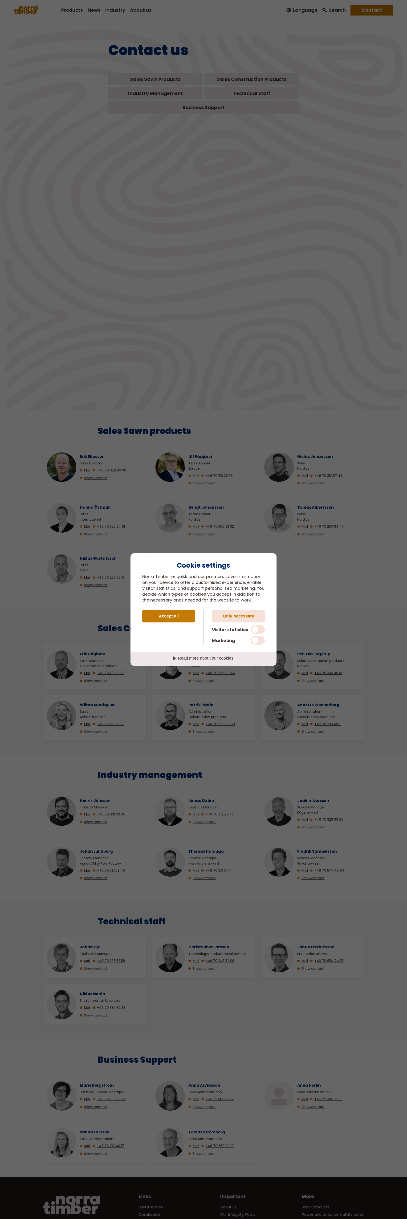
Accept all (169, 616)
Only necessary (238, 616)
